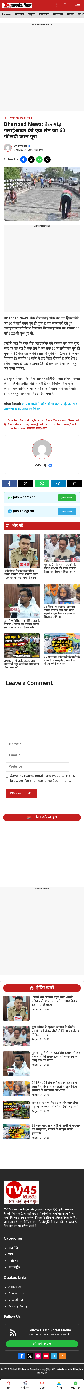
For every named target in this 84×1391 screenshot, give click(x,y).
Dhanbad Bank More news (50, 420)
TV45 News (15, 118)
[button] (65, 5)
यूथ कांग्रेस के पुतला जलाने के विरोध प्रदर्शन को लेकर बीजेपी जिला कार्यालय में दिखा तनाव (60, 568)
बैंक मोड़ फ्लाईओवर (37, 428)
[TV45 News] (17, 5)
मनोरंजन (58, 14)
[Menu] (77, 5)
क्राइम (70, 14)
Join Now (67, 497)
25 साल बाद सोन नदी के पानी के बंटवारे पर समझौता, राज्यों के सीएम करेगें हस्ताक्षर (62, 660)
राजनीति (44, 14)
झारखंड (19, 14)
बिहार (31, 14)
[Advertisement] (42, 68)
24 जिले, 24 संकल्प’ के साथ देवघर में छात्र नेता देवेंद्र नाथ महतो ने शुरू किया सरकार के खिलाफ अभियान (59, 612)
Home (6, 14)
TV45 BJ (22, 146)
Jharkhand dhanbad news (53, 424)
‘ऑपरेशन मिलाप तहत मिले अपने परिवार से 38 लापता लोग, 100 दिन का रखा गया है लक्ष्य (21, 574)
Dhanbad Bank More (20, 420)
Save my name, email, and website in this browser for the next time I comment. (42, 778)
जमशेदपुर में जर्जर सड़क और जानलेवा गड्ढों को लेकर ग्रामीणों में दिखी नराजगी (21, 664)
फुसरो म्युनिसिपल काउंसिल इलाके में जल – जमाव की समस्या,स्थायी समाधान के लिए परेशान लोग (22, 624)
